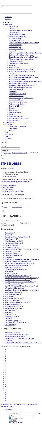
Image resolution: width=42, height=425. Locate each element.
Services (11, 108)
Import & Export (14, 67)
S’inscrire (7, 19)
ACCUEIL (8, 22)
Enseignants (12, 51)
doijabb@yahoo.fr (10, 176)
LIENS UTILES (9, 122)
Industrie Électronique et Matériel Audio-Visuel (23, 77)
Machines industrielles (16, 90)
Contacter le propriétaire (8, 185)
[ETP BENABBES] (1, 155)
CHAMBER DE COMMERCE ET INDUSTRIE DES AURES (23, 343)
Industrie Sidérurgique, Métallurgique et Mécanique (25, 81)
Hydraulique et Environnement (18, 63)
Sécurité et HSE (14, 106)
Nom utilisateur (14, 414)
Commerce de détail (15, 45)
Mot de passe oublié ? (16, 422)
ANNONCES (13, 128)
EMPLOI (11, 130)
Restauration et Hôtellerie (17, 104)
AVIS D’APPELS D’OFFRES (17, 126)
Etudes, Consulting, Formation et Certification (23, 57)
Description (4, 191)
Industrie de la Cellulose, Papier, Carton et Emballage (21, 278)
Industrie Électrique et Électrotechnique (21, 75)
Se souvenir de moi (17, 418)
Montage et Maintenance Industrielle (16, 334)
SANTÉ (7, 132)
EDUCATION (9, 134)
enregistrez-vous (17, 207)
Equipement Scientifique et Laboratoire (21, 55)
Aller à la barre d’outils (8, 406)
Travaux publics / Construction (18, 118)
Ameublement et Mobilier (17, 34)
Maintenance (13, 92)
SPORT (7, 136)
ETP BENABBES (11, 163)
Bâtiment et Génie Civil (16, 41)
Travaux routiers (14, 120)
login (5, 207)
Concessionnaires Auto (16, 49)
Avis (10, 191)
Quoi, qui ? (4, 142)
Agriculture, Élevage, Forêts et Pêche (20, 30)
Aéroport (12, 28)
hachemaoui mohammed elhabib (15, 336)
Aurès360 (11, 168)
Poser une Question (7, 189)
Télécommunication (15, 112)
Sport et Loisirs (13, 110)
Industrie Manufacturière (17, 79)
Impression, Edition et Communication (21, 69)
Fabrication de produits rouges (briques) (21, 59)
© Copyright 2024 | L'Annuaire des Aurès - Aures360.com (19, 404)
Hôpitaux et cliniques (15, 61)
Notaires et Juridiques (16, 100)
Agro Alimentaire (14, 32)
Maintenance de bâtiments (17, 94)
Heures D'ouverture (17, 191)
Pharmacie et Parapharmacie (18, 102)
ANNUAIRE (8, 24)
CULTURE (8, 139)
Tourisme (12, 114)
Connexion (8, 17)
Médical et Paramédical (16, 96)
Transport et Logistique (16, 116)
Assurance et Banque (15, 38)
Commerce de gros (15, 47)
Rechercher (5, 150)
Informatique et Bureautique (18, 83)
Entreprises (7, 153)
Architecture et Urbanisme (17, 36)
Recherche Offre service (12, 332)
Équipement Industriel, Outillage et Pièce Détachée (25, 53)
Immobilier (12, 65)
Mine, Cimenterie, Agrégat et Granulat (21, 98)
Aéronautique (13, 26)
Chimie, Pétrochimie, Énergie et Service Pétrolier (24, 43)
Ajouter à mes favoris (7, 187)
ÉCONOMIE (9, 124)
